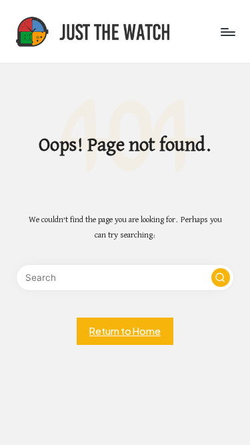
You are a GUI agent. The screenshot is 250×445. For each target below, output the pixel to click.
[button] (220, 277)
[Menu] (227, 31)
